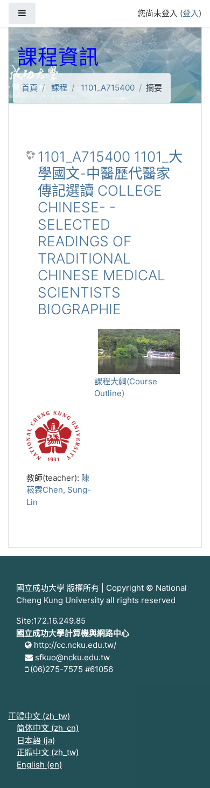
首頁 (30, 87)
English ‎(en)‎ (39, 764)
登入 (191, 13)
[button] (185, 764)
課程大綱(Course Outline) (125, 387)
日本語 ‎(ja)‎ (36, 740)
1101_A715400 (108, 87)
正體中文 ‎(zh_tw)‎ (39, 716)
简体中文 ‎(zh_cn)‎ (48, 728)
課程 (59, 87)
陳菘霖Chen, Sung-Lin (58, 490)
